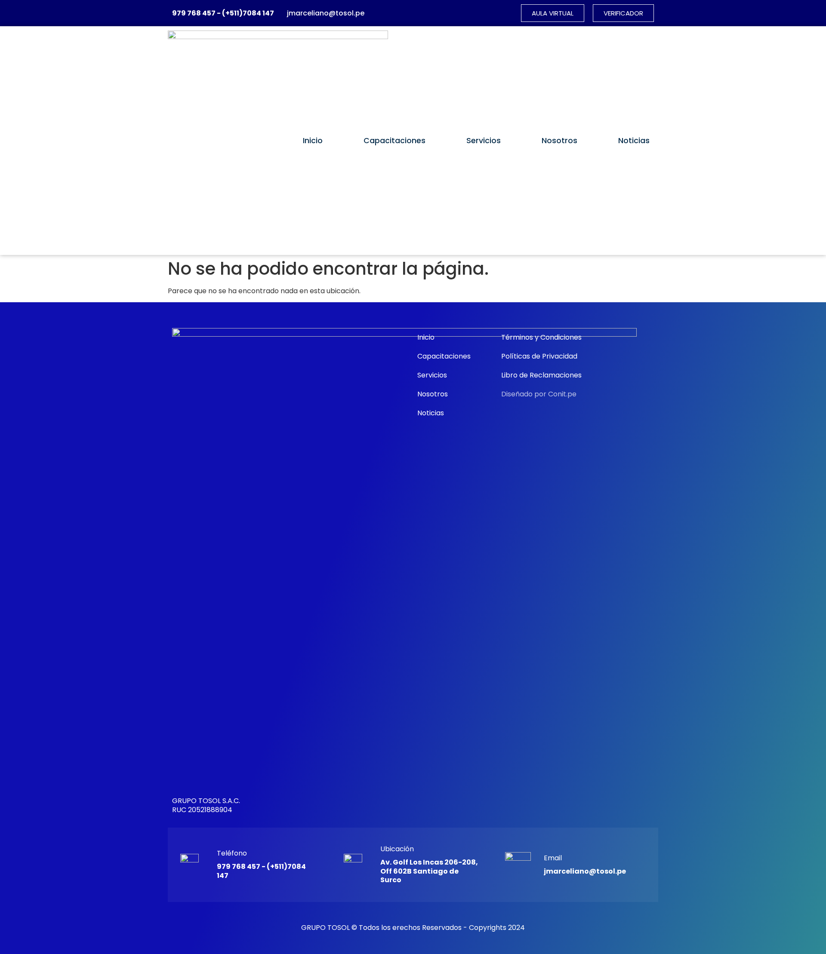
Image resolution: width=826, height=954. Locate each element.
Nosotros (559, 140)
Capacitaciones (394, 140)
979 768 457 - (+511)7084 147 (223, 13)
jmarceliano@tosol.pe (325, 13)
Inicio (313, 140)
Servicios (483, 140)
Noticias (634, 140)
